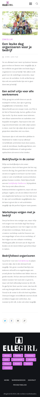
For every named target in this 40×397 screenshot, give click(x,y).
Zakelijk (7, 39)
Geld (6, 360)
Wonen (28, 364)
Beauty (7, 356)
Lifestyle (31, 360)
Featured (30, 356)
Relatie (17, 364)
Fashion (18, 356)
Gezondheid (17, 360)
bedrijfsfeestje (23, 261)
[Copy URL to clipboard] (24, 321)
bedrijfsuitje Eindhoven (17, 183)
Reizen (6, 364)
